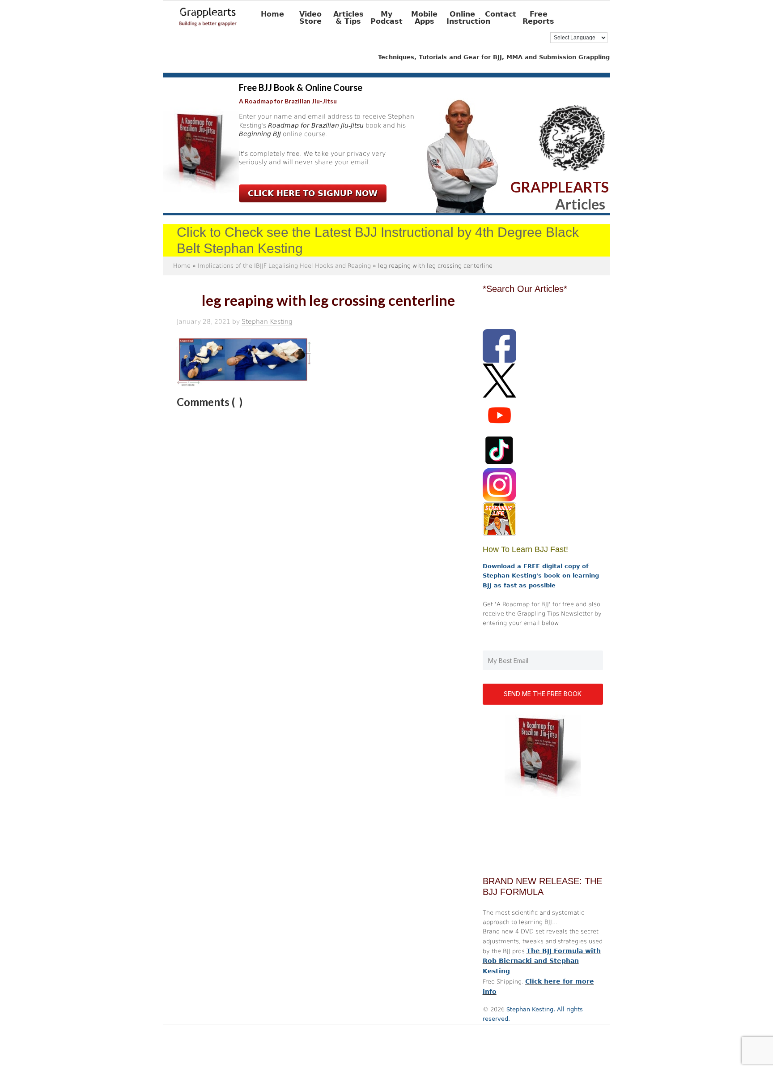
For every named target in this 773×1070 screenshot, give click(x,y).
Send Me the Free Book (543, 694)
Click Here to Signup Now (313, 193)
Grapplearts (221, 14)
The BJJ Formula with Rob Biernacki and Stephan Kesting (542, 961)
